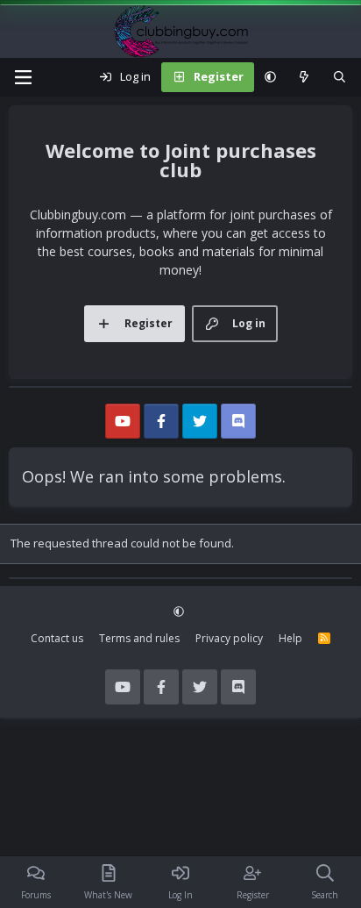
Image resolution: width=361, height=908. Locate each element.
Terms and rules (139, 638)
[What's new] (304, 77)
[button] (270, 77)
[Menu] (23, 77)
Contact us (57, 638)
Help (290, 638)
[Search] (339, 77)
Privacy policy (229, 638)
